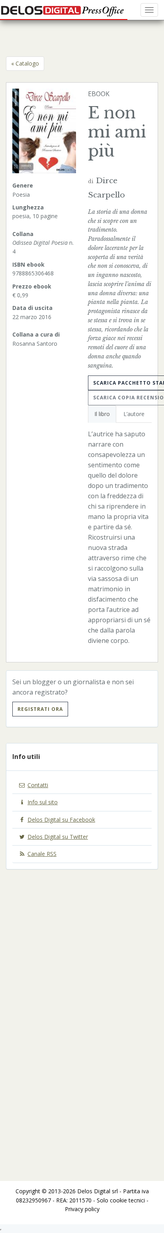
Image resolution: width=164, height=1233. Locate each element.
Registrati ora (40, 709)
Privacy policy (82, 1209)
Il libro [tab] (102, 414)
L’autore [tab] (133, 414)
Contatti (37, 785)
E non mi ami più (117, 132)
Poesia (21, 194)
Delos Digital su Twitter (57, 836)
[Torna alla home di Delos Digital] (63, 10)
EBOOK (98, 93)
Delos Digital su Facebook (61, 819)
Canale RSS (42, 853)
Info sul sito (42, 802)
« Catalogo (25, 63)
